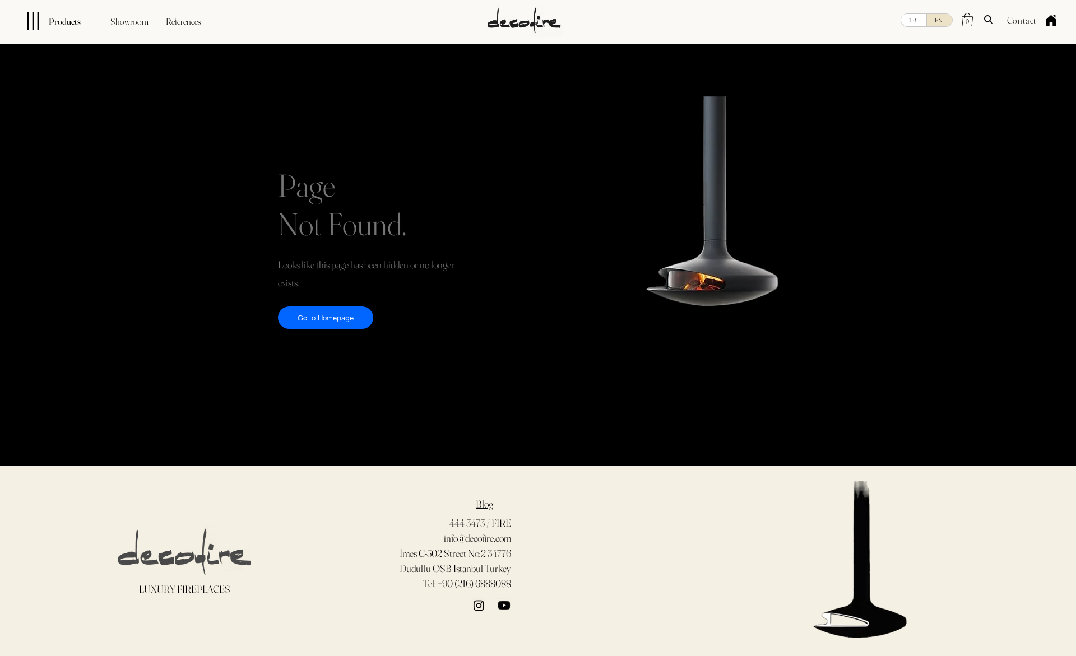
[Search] (988, 19)
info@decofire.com (477, 538)
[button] (967, 19)
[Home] (1050, 20)
